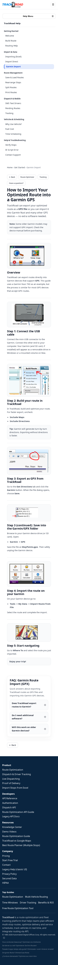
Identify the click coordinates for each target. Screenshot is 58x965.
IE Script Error (12, 149)
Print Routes (11, 92)
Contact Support (13, 154)
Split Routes (11, 87)
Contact (6, 864)
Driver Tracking (28, 902)
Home (10, 167)
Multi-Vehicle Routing (36, 896)
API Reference (9, 798)
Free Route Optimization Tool (17, 908)
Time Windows (10, 902)
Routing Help (11, 45)
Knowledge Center (12, 827)
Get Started (19, 167)
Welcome (9, 35)
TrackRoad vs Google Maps (16, 840)
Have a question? (16, 183)
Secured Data (9, 878)
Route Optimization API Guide (18, 812)
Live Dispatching (11, 778)
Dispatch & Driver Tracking (16, 774)
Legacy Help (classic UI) (14, 869)
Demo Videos (9, 831)
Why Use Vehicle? (13, 124)
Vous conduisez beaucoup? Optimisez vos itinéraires (21, 942)
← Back (12, 177)
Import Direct (11, 61)
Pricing (6, 855)
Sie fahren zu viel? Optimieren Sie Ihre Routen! (19, 945)
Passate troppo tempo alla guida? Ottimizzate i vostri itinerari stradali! (28, 949)
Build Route (10, 40)
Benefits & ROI (46, 902)
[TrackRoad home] (12, 4)
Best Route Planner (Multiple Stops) (21, 845)
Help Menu (38, 16)
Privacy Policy (9, 873)
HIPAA (5, 882)
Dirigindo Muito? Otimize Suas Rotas (15, 953)
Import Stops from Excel (15, 787)
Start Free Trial (10, 860)
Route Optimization (12, 769)
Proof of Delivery (11, 783)
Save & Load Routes (14, 77)
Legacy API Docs (11, 816)
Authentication (10, 802)
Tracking (9, 113)
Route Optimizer (27, 177)
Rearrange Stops (13, 82)
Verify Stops (10, 144)
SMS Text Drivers (13, 103)
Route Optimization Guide (16, 836)
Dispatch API (9, 807)
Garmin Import (13, 66)
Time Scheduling (13, 134)
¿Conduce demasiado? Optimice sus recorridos (19, 956)
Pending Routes (12, 108)
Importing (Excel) (13, 56)
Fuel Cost (9, 129)
